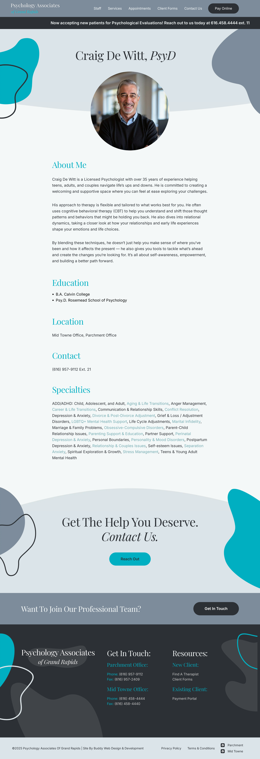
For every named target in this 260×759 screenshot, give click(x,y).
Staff (97, 8)
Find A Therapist (185, 674)
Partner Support (159, 433)
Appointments (140, 8)
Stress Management (140, 451)
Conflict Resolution (181, 409)
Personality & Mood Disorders (157, 439)
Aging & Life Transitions (148, 403)
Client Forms (167, 8)
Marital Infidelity (186, 421)
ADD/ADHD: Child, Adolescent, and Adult (88, 403)
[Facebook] (223, 745)
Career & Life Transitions (74, 409)
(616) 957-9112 (131, 674)
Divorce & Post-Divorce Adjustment (123, 415)
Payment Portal (184, 699)
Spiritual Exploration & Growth (94, 451)
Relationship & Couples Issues (119, 445)
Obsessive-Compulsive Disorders (134, 427)
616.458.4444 (224, 22)
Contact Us (193, 8)
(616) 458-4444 (132, 699)
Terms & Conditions (201, 748)
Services (115, 8)
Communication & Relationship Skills (130, 409)
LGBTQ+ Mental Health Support (99, 421)
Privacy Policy (171, 748)
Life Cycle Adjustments (149, 421)
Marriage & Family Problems (77, 427)
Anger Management (188, 403)
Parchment (235, 745)
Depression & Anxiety (71, 415)
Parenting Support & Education (116, 433)
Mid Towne (235, 751)
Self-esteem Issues (165, 445)
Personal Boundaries (110, 439)
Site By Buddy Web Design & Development (113, 748)
